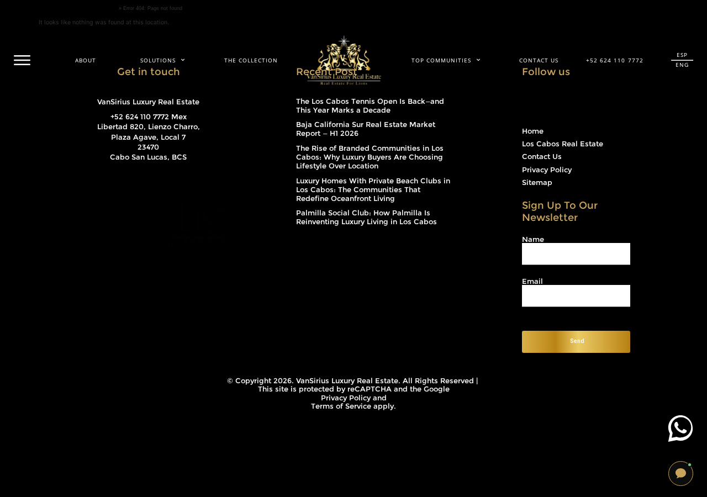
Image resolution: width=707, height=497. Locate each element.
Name (533, 239)
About (85, 60)
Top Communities (441, 60)
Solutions (158, 60)
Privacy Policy (547, 169)
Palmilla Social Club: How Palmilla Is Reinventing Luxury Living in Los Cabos (366, 217)
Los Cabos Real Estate (562, 143)
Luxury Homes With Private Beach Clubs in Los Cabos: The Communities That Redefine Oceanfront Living (373, 189)
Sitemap (537, 182)
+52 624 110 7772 (614, 60)
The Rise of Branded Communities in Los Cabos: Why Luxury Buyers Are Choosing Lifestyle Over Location (370, 157)
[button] (680, 473)
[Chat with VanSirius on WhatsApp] (680, 428)
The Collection (251, 60)
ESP (682, 55)
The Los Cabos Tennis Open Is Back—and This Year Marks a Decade (370, 105)
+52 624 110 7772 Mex (148, 116)
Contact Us (538, 60)
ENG (682, 64)
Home (533, 130)
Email (532, 281)
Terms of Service (341, 406)
